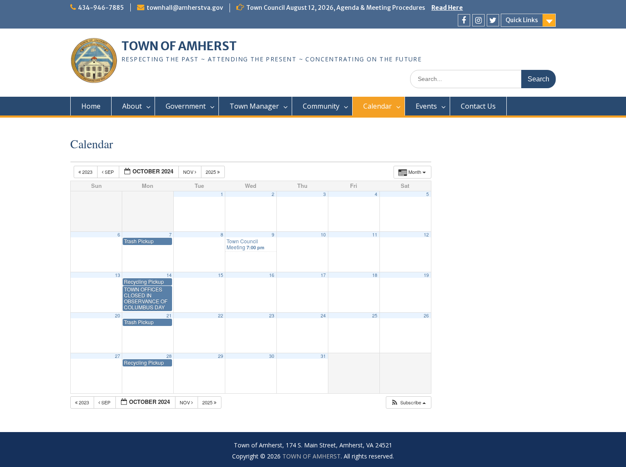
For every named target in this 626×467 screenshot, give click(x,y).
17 (323, 275)
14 (169, 275)
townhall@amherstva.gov (184, 8)
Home (91, 106)
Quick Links (521, 20)
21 (169, 315)
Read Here (447, 8)
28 (169, 356)
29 (220, 356)
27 (117, 356)
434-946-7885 (101, 8)
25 (374, 315)
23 (271, 315)
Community (321, 106)
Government (186, 106)
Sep (109, 171)
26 (426, 315)
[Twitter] (493, 20)
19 (426, 275)
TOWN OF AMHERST (179, 46)
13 (117, 275)
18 (374, 275)
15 (220, 275)
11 (374, 234)
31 (323, 356)
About (132, 106)
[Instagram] (478, 20)
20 (117, 315)
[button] (408, 402)
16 (271, 275)
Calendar (377, 106)
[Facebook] (464, 20)
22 (220, 315)
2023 (87, 171)
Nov (189, 171)
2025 (211, 171)
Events (426, 106)
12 (426, 234)
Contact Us (478, 106)
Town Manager (254, 106)
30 (271, 356)
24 (323, 315)
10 (323, 234)
